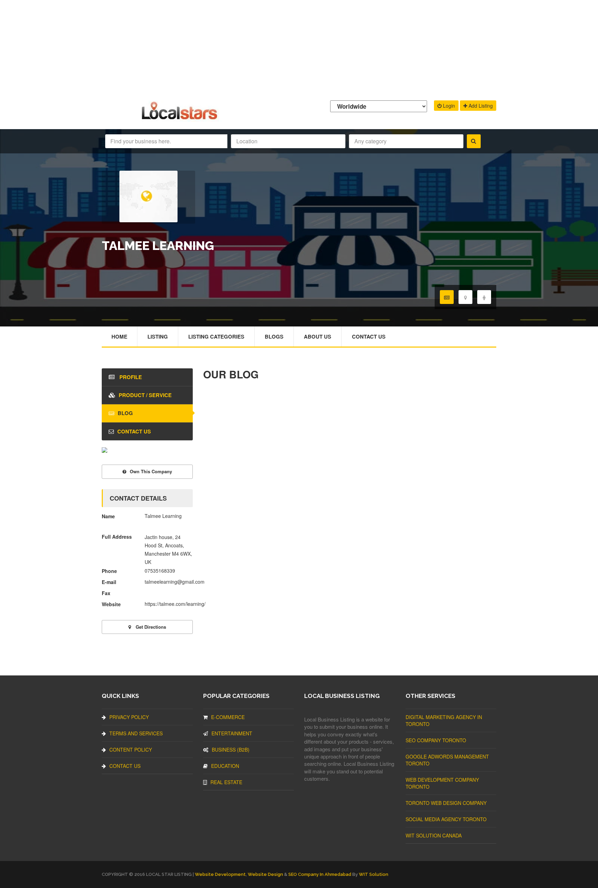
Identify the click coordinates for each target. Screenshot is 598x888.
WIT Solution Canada (434, 835)
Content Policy (130, 749)
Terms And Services (136, 733)
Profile (130, 377)
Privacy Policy (129, 717)
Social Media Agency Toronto (446, 819)
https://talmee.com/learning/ (175, 603)
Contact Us (369, 336)
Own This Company (151, 471)
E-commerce (228, 717)
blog (125, 413)
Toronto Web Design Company (446, 802)
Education (225, 765)
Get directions (150, 627)
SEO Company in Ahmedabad (319, 874)
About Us (317, 336)
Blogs (274, 336)
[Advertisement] (299, 48)
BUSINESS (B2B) (231, 749)
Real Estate (226, 782)
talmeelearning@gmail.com (175, 581)
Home (119, 336)
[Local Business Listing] (181, 118)
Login (448, 105)
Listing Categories (216, 336)
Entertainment (231, 733)
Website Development (220, 874)
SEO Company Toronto (436, 740)
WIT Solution (373, 874)
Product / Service (145, 395)
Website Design (265, 874)
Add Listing (480, 105)
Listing (157, 336)
